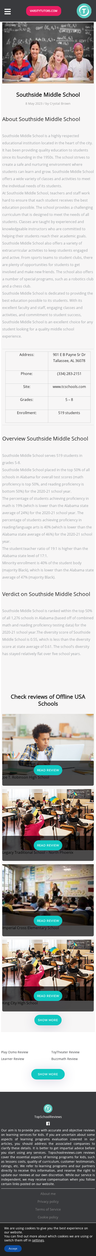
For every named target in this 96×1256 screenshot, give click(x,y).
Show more (48, 1020)
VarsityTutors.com (43, 11)
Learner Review (12, 1059)
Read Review (48, 770)
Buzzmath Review (64, 1059)
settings (38, 1240)
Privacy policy (48, 1201)
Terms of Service (48, 1209)
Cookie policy (48, 1217)
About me (48, 1193)
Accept (13, 1248)
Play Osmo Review (14, 1052)
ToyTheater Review (65, 1052)
